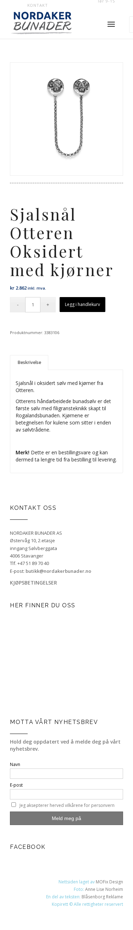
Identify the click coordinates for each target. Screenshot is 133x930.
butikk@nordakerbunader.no (58, 571)
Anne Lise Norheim (104, 889)
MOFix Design (109, 882)
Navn (15, 764)
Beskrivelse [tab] (29, 362)
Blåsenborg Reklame (102, 897)
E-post (16, 785)
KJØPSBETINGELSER (33, 582)
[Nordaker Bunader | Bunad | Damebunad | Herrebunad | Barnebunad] (51, 24)
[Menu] (111, 24)
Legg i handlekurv (82, 304)
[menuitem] (37, 5)
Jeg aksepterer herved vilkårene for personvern (67, 805)
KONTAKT (37, 5)
